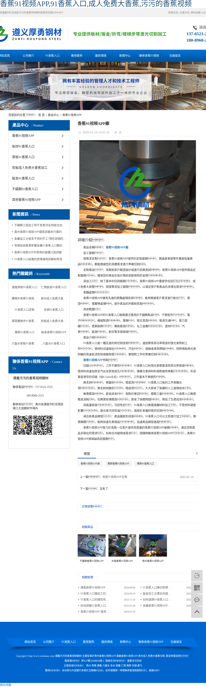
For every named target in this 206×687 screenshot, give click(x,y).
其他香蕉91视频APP (26, 199)
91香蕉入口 (52, 55)
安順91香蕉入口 (54, 309)
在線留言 (175, 55)
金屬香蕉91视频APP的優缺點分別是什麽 (168, 605)
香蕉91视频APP (72, 114)
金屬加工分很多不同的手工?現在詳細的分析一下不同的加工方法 (40, 238)
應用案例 (76, 55)
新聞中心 (125, 55)
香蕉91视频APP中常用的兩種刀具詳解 (38, 252)
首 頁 (41, 114)
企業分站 (184, 12)
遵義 (99, 665)
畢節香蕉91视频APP (118, 463)
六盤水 (106, 665)
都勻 (139, 665)
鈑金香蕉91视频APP (53, 332)
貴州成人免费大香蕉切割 (54, 298)
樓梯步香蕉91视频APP (25, 298)
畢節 (129, 665)
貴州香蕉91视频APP (105, 656)
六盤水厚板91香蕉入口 (25, 343)
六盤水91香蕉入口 (53, 343)
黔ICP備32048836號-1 (92, 660)
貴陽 (94, 665)
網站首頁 (30, 641)
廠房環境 (100, 55)
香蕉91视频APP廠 (90, 463)
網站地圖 (196, 12)
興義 (118, 665)
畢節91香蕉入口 (24, 332)
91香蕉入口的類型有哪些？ (104, 599)
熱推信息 (173, 12)
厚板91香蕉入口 (23, 157)
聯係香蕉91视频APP (149, 58)
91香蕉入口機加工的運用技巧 (98, 593)
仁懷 (123, 665)
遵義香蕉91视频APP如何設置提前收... (104, 587)
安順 (134, 665)
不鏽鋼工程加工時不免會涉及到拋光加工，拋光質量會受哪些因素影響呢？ (40, 225)
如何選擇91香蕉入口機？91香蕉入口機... (170, 599)
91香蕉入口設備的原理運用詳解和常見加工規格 (40, 259)
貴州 (88, 665)
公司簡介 (28, 55)
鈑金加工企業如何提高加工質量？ (167, 593)
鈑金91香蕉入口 (23, 178)
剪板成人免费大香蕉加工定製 (54, 320)
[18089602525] (197, 576)
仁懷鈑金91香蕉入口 (53, 287)
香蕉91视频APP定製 (114, 476)
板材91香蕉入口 (23, 146)
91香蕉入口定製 (24, 309)
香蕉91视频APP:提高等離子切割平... (103, 611)
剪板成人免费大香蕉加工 (29, 167)
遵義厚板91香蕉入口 (24, 287)
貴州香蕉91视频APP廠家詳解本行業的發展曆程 (40, 231)
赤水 (112, 665)
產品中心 (53, 114)
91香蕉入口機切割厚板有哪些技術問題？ (170, 587)
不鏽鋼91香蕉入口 (25, 189)
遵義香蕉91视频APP (127, 656)
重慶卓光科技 (134, 660)
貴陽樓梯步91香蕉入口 (25, 320)
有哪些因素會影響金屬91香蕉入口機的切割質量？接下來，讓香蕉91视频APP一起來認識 (40, 245)
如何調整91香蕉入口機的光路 (98, 605)
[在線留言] (197, 600)
